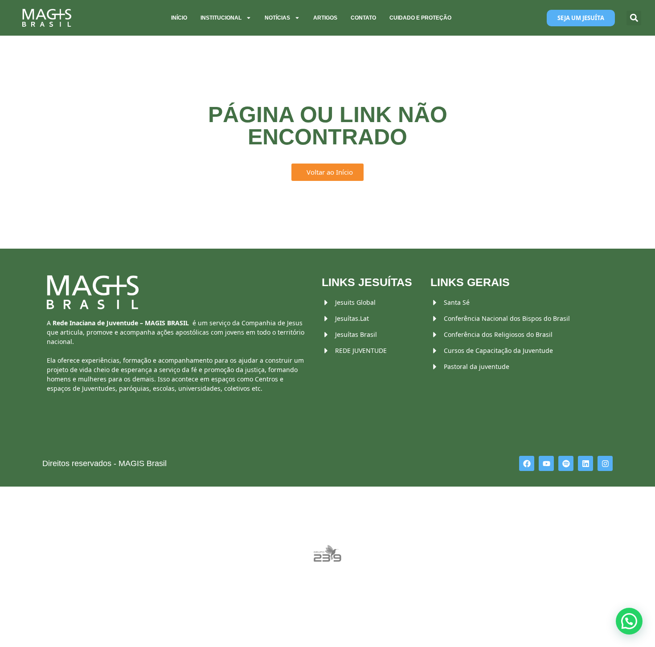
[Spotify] (565, 463)
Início (179, 18)
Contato (363, 18)
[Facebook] (526, 463)
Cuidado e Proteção (420, 18)
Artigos (325, 18)
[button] (633, 18)
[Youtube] (546, 463)
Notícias (277, 18)
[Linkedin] (585, 463)
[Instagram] (605, 463)
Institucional (221, 18)
